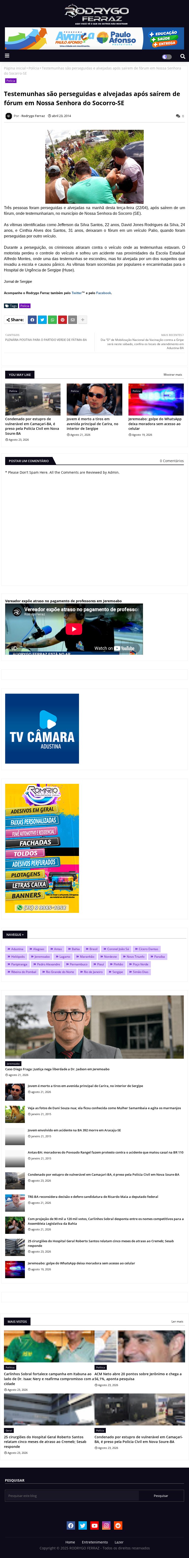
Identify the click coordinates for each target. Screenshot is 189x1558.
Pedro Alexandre (48, 964)
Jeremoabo (42, 957)
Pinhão (118, 964)
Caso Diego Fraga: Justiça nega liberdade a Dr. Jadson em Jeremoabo (57, 1069)
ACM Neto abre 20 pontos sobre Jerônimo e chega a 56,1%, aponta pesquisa (138, 1376)
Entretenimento (95, 1542)
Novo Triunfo (135, 957)
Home (70, 1542)
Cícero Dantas (148, 949)
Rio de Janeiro (93, 972)
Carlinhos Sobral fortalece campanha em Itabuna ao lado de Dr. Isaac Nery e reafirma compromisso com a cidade (49, 1379)
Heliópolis (18, 957)
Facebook (103, 293)
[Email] (72, 320)
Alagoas (38, 949)
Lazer (119, 1542)
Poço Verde (140, 964)
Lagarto (65, 957)
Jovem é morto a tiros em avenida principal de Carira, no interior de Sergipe (92, 424)
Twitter (77, 293)
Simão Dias (140, 972)
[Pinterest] (62, 320)
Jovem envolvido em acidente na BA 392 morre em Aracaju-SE (74, 1130)
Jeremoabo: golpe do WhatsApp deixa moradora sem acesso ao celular (155, 424)
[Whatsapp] (52, 320)
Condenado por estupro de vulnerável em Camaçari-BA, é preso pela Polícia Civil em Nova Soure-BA (32, 426)
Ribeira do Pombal (23, 972)
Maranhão (87, 957)
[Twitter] (42, 320)
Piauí (100, 964)
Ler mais (177, 1321)
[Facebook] (32, 320)
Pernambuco (78, 964)
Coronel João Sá (118, 949)
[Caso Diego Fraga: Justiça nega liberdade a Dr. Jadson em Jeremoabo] (94, 1027)
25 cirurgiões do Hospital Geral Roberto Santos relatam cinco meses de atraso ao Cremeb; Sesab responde (101, 1243)
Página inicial (15, 68)
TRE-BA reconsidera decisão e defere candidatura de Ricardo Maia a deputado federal (93, 1196)
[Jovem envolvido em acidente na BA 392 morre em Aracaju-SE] (15, 1136)
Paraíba (159, 957)
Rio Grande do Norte (60, 972)
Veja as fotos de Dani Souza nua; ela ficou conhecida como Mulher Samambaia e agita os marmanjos (104, 1108)
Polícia (34, 68)
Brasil (93, 949)
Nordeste (110, 957)
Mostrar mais (173, 374)
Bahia (76, 949)
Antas (58, 949)
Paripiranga (19, 964)
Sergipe (117, 972)
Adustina (17, 949)
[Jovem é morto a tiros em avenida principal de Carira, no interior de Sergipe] (15, 1092)
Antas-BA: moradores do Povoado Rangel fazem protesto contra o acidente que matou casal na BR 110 (105, 1152)
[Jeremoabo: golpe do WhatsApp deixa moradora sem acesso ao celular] (15, 1269)
